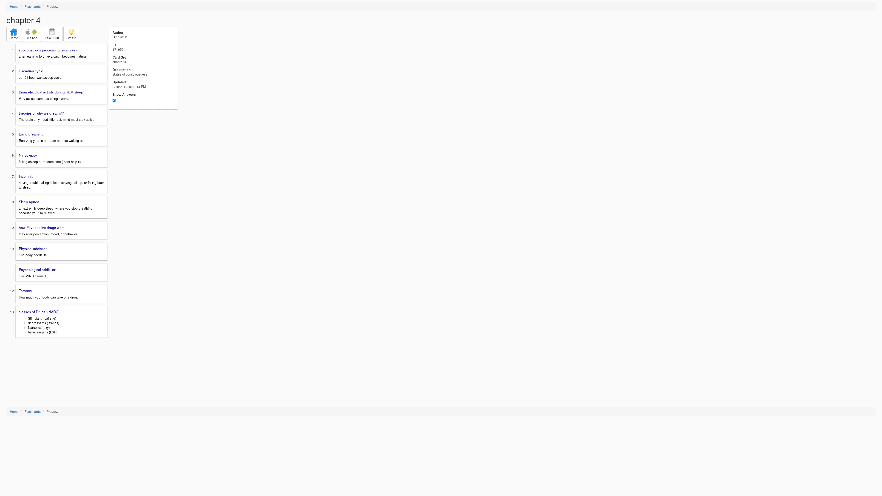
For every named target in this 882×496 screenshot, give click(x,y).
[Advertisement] (146, 154)
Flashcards (33, 6)
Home (14, 6)
